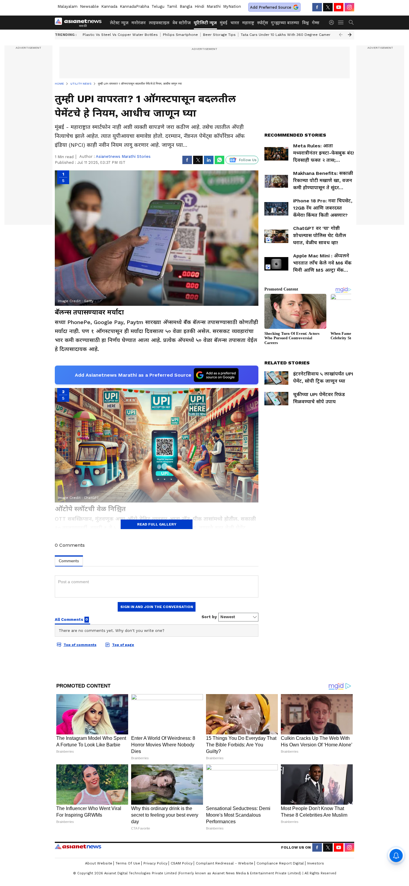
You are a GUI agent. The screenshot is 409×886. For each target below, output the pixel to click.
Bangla (186, 6)
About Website (98, 863)
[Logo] (80, 22)
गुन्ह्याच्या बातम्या (285, 22)
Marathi (214, 6)
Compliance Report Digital (280, 863)
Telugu (158, 6)
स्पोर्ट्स (262, 22)
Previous (340, 34)
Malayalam (67, 6)
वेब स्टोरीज (181, 22)
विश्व (305, 22)
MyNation (232, 6)
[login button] (333, 22)
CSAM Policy (182, 863)
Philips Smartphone (180, 35)
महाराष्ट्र (248, 22)
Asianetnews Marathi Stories (123, 156)
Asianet (78, 846)
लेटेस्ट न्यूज (119, 22)
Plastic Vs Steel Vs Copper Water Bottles (120, 35)
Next (349, 34)
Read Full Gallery (156, 524)
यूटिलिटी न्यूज (205, 22)
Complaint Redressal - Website (224, 863)
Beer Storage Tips (219, 35)
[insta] (349, 7)
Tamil (172, 6)
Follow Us (248, 160)
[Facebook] (317, 7)
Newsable (89, 6)
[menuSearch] (351, 22)
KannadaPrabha (134, 6)
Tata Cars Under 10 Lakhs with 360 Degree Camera (287, 35)
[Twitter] (328, 7)
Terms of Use (128, 863)
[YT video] (338, 7)
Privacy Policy (155, 863)
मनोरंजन (138, 22)
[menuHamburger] (341, 22)
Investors (315, 863)
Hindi (199, 6)
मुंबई (223, 22)
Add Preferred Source (270, 7)
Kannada (109, 6)
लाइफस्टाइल (159, 22)
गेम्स (315, 22)
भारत (234, 22)
